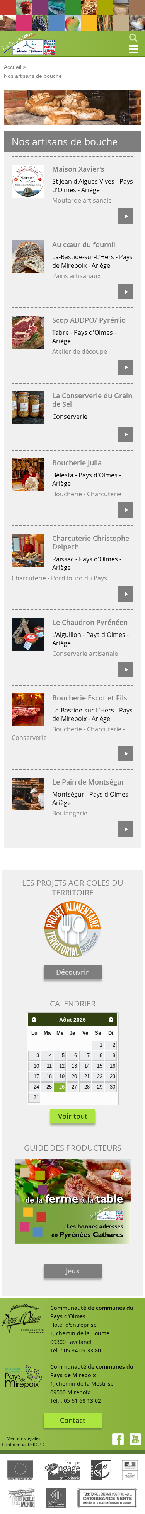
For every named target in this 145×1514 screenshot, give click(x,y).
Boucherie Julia (77, 462)
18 (49, 1076)
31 (36, 1097)
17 (36, 1076)
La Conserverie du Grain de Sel (92, 400)
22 (99, 1076)
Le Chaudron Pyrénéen (90, 622)
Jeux (73, 1270)
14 (87, 1066)
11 (49, 1066)
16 (112, 1066)
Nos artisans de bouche (33, 76)
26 (62, 1087)
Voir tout (72, 1116)
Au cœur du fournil (83, 244)
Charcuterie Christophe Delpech (90, 542)
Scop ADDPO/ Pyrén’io (89, 320)
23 (112, 1076)
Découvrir (72, 972)
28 (87, 1087)
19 (62, 1076)
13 (74, 1066)
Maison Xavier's (78, 169)
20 (74, 1076)
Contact (72, 1420)
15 (99, 1066)
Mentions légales (23, 1438)
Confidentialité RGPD (23, 1444)
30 (112, 1087)
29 (99, 1087)
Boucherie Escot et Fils (89, 697)
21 (87, 1076)
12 (62, 1066)
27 (74, 1087)
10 (36, 1066)
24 (36, 1087)
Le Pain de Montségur (88, 781)
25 (49, 1087)
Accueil (12, 67)
